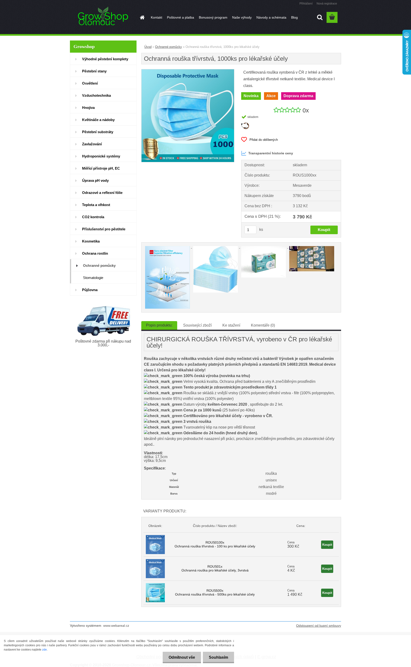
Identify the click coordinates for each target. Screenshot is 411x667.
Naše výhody (242, 17)
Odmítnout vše (182, 657)
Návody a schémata (271, 17)
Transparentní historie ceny (270, 153)
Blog (294, 17)
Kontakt (156, 17)
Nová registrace (327, 3)
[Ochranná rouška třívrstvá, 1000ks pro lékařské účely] (188, 71)
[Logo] (102, 18)
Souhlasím (218, 657)
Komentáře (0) (263, 325)
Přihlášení (306, 3)
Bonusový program (213, 17)
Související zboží (197, 325)
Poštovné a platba (180, 17)
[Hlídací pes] (245, 124)
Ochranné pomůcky (168, 47)
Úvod (148, 47)
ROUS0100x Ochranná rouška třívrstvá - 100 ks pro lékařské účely (215, 544)
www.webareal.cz (116, 625)
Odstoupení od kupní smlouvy (318, 625)
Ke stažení (231, 325)
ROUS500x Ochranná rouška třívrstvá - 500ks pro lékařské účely (215, 592)
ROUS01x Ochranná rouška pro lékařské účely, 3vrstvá (215, 568)
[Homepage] (141, 17)
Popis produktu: (159, 325)
